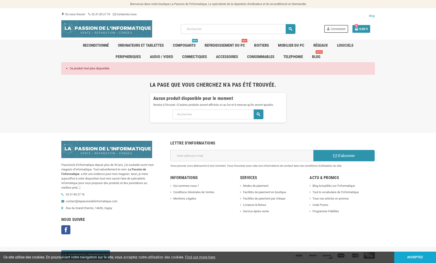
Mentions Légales (184, 198)
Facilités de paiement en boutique (264, 192)
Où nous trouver (73, 14)
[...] (78, 187)
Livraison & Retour (254, 205)
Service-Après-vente (256, 211)
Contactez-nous (126, 14)
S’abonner (346, 155)
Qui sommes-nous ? (186, 185)
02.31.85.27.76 (99, 14)
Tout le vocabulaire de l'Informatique (335, 192)
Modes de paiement (255, 185)
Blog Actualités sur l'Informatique (333, 185)
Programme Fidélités (325, 211)
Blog (372, 16)
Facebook (65, 229)
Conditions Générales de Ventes (193, 192)
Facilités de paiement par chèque (264, 198)
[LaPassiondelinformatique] (106, 28)
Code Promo (320, 205)
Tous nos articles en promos (330, 198)
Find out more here (200, 257)
